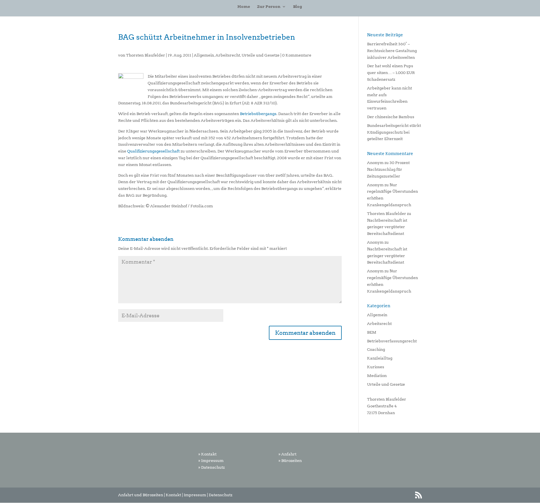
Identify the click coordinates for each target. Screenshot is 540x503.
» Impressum (211, 460)
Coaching (376, 349)
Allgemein (204, 55)
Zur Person (268, 7)
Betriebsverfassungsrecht (392, 341)
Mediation (377, 375)
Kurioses (375, 367)
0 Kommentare (296, 55)
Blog (297, 7)
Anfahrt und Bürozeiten (140, 495)
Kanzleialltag (379, 358)
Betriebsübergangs (258, 113)
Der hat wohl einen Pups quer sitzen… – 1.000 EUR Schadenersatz (391, 73)
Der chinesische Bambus (390, 116)
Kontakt (173, 495)
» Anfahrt (287, 454)
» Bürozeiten (290, 460)
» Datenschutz (211, 467)
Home (243, 7)
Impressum (195, 495)
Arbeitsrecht (227, 55)
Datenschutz (220, 495)
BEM (371, 332)
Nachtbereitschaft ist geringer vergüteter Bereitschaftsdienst (387, 227)
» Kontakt (207, 454)
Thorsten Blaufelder (145, 55)
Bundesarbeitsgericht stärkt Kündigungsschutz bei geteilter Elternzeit (394, 132)
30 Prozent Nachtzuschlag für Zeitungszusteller (388, 169)
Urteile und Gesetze (261, 55)
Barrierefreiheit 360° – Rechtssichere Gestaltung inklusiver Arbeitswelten (392, 51)
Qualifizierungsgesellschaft (153, 151)
